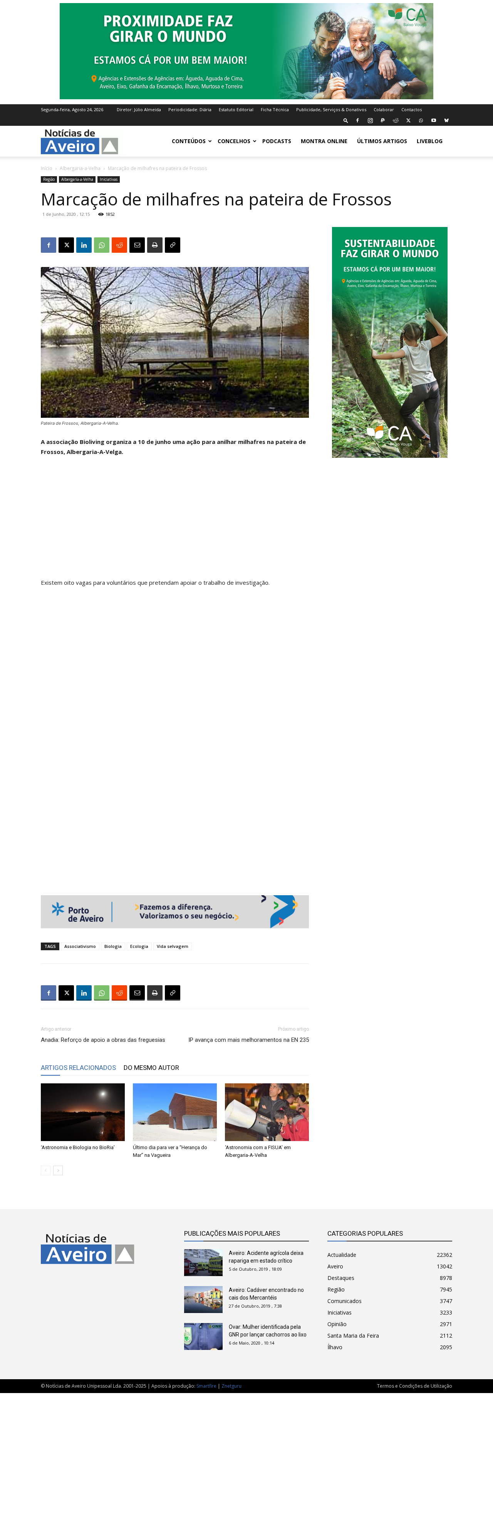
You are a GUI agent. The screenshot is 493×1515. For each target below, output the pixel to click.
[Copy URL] (172, 245)
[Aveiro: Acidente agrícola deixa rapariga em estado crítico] (203, 1262)
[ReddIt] (119, 245)
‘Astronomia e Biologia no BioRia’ (78, 1147)
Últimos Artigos (382, 141)
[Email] (137, 245)
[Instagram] (370, 120)
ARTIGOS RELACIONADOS (78, 1067)
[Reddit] (395, 120)
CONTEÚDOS (189, 141)
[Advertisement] (175, 520)
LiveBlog (430, 141)
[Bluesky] (446, 120)
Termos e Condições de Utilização (414, 1386)
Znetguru (231, 1386)
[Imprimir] (155, 245)
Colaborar (384, 109)
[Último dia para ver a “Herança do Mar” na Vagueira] (175, 1112)
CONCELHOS (234, 141)
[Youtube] (433, 120)
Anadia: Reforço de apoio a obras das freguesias (103, 1039)
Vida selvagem (172, 946)
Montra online (324, 141)
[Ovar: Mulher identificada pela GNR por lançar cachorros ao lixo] (203, 1336)
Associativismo (80, 946)
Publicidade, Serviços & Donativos (331, 109)
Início (46, 168)
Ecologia (139, 946)
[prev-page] (45, 1170)
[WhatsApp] (421, 120)
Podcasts (276, 141)
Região (49, 179)
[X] (408, 120)
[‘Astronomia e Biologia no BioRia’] (83, 1112)
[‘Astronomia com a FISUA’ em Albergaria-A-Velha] (267, 1112)
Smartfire (206, 1386)
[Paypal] (383, 120)
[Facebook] (357, 120)
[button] (346, 120)
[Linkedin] (84, 245)
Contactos (411, 109)
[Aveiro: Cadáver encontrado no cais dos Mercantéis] (203, 1299)
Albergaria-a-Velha (80, 168)
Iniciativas (108, 179)
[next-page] (58, 1170)
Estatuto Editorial (236, 109)
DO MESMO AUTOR (151, 1067)
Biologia (113, 946)
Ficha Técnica (275, 109)
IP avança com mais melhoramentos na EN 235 (248, 1039)
